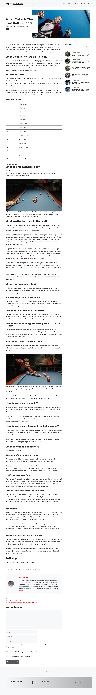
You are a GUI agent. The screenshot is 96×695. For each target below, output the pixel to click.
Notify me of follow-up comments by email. (22, 652)
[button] (88, 3)
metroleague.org (18, 682)
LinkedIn (21, 590)
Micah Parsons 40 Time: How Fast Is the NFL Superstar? (81, 62)
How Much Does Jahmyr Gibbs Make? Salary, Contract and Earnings (80, 76)
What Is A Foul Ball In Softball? (16, 601)
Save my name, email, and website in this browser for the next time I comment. (31, 646)
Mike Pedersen (9, 26)
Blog (82, 3)
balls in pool (20, 256)
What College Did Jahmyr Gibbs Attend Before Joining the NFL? (80, 90)
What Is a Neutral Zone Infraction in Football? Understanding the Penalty (81, 69)
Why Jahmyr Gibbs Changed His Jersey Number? (80, 83)
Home (64, 3)
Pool (8, 28)
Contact (76, 3)
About (69, 3)
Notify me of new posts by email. (18, 656)
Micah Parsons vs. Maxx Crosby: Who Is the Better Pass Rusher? (80, 54)
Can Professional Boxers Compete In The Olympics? (23, 602)
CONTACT (46, 682)
